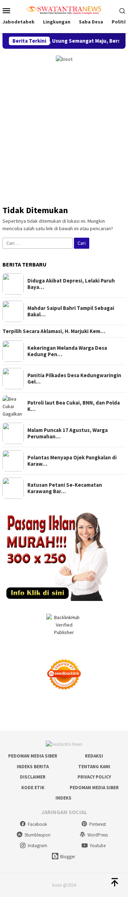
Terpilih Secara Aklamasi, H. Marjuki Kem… (53, 331)
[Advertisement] (64, 131)
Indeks (63, 798)
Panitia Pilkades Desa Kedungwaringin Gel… (74, 378)
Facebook (37, 824)
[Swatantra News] (64, 9)
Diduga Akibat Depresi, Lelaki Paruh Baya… (71, 284)
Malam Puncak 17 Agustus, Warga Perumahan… (67, 433)
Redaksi (94, 756)
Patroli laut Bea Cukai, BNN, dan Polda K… (73, 406)
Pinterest (97, 824)
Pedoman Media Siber (32, 756)
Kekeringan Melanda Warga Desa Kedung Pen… (67, 351)
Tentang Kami (94, 767)
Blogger (67, 857)
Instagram (37, 846)
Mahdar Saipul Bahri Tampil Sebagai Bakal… (70, 311)
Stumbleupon (37, 835)
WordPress (97, 835)
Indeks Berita (33, 767)
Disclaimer (33, 777)
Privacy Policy (94, 777)
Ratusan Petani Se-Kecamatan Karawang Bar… (64, 488)
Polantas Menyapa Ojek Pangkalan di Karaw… (72, 460)
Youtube (98, 846)
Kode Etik (32, 788)
